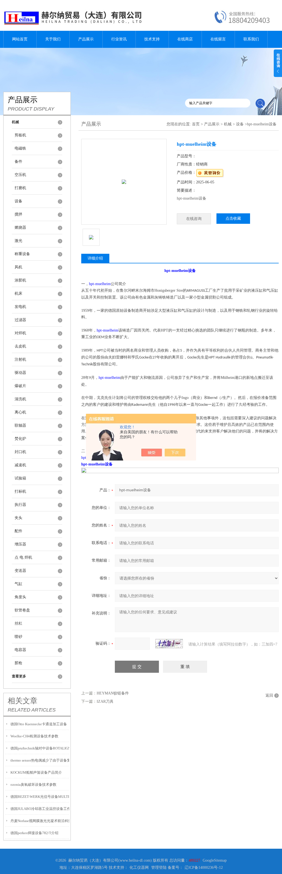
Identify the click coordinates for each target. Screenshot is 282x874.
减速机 (20, 465)
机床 (18, 293)
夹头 (18, 518)
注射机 (20, 359)
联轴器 (20, 425)
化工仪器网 (139, 867)
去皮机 (20, 346)
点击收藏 (233, 218)
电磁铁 (20, 148)
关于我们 (53, 39)
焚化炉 (20, 439)
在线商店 (185, 39)
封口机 (20, 452)
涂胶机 (20, 280)
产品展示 (86, 39)
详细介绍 (95, 258)
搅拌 (18, 214)
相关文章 (22, 701)
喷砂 (18, 637)
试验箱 (20, 478)
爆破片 (20, 386)
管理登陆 (159, 867)
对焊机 (20, 333)
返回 (269, 695)
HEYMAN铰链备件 (113, 693)
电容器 (20, 650)
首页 (196, 124)
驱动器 (20, 373)
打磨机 (20, 188)
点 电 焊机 (23, 557)
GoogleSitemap (215, 860)
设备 (18, 201)
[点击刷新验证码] (169, 643)
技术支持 (152, 39)
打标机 (20, 491)
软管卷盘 (22, 610)
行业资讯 (119, 39)
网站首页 (20, 39)
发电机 (20, 307)
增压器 (20, 544)
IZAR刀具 (105, 701)
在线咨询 (194, 219)
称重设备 (22, 254)
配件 (18, 531)
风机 (18, 267)
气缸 (18, 584)
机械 (228, 124)
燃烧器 (20, 227)
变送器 (20, 571)
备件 (18, 161)
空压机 (20, 175)
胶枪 (18, 663)
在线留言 (218, 39)
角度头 (20, 597)
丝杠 (18, 623)
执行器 (20, 505)
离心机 (20, 412)
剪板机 (20, 135)
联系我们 (251, 39)
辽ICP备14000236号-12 (204, 867)
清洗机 (20, 399)
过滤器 (20, 320)
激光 (18, 241)
